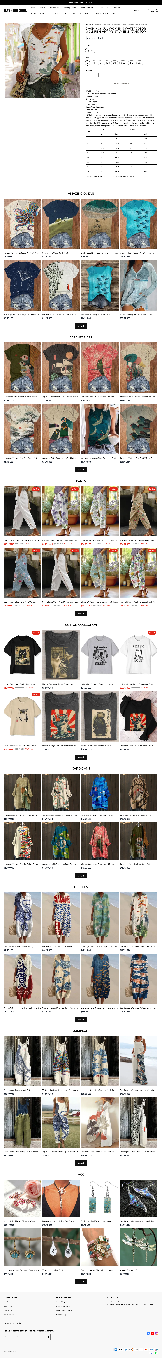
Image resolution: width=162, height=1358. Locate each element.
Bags (73, 13)
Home (33, 8)
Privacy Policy (9, 1315)
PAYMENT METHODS (63, 1306)
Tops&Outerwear (37, 13)
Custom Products (10, 1310)
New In (42, 8)
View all (81, 326)
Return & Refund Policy (64, 1310)
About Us (7, 1302)
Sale (114, 13)
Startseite (89, 24)
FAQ (57, 1319)
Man (64, 13)
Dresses (117, 8)
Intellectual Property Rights (13, 1323)
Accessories (84, 13)
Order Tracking (61, 1315)
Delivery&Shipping (62, 1302)
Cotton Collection (87, 8)
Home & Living (100, 13)
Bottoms (53, 13)
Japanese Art (54, 8)
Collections (104, 8)
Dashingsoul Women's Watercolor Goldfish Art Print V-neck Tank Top (121, 24)
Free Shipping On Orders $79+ (81, 2)
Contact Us (8, 1306)
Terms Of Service (10, 1319)
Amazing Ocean (70, 8)
